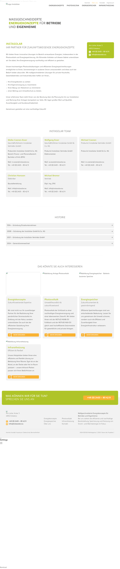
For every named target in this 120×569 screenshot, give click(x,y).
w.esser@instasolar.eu (57, 162)
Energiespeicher (50, 421)
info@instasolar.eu (19, 189)
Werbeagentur (92, 432)
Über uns (95, 3)
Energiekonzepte (56, 6)
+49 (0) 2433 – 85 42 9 (20, 165)
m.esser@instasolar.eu (20, 162)
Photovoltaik (73, 6)
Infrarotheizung (68, 421)
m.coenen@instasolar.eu (94, 162)
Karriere (87, 3)
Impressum (110, 3)
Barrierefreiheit (35, 432)
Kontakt (102, 3)
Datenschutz (26, 432)
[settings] (1, 438)
